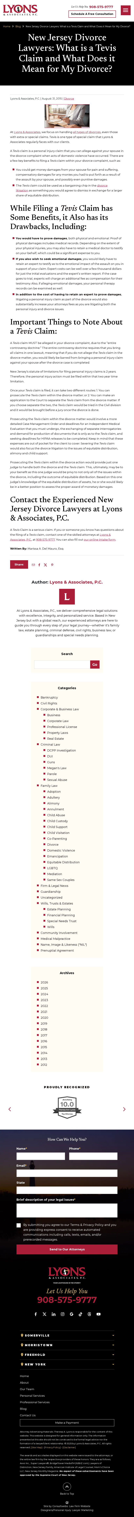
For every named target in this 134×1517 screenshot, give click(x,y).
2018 (44, 1029)
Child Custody (57, 821)
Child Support (57, 827)
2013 (44, 1059)
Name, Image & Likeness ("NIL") (64, 944)
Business (53, 715)
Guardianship (51, 892)
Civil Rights (49, 703)
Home (6, 26)
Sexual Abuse (57, 780)
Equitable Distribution (63, 862)
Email (21, 1165)
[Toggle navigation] (126, 10)
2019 (44, 1023)
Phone (74, 1148)
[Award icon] (67, 1097)
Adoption (54, 791)
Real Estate (55, 739)
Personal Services (32, 1395)
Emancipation (57, 856)
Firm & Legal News (54, 886)
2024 (44, 994)
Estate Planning (59, 909)
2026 (44, 982)
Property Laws (57, 733)
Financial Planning (61, 915)
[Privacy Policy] (52, 1447)
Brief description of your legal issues (46, 1199)
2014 (44, 1053)
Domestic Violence (61, 850)
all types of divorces (87, 132)
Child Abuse (56, 815)
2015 (44, 1047)
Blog (18, 26)
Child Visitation (58, 833)
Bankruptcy (49, 697)
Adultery (53, 797)
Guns (51, 762)
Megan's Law (57, 768)
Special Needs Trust (61, 921)
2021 (44, 1012)
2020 (44, 1018)
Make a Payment (67, 1422)
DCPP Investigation (61, 750)
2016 (44, 1041)
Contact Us (28, 1415)
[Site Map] (36, 1447)
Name (22, 1148)
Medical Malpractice (55, 939)
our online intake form (100, 539)
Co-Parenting (57, 839)
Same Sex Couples (61, 880)
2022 (44, 1006)
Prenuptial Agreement (57, 950)
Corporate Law (58, 721)
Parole (52, 774)
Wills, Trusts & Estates (57, 903)
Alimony (53, 803)
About (24, 1382)
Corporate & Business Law (60, 709)
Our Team (27, 1389)
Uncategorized (51, 897)
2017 (44, 1035)
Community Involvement (59, 933)
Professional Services (35, 1402)
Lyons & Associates (27, 132)
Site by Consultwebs (56, 1506)
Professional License (62, 727)
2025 (44, 988)
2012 (44, 1065)
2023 (44, 1000)
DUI (50, 756)
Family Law (49, 786)
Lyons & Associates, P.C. (76, 582)
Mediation (54, 874)
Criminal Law (50, 744)
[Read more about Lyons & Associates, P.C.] (67, 590)
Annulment (55, 809)
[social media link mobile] (36, 1314)
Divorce (69, 98)
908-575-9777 (45, 539)
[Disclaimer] (69, 1447)
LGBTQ (52, 868)
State (21, 1182)
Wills (50, 927)
